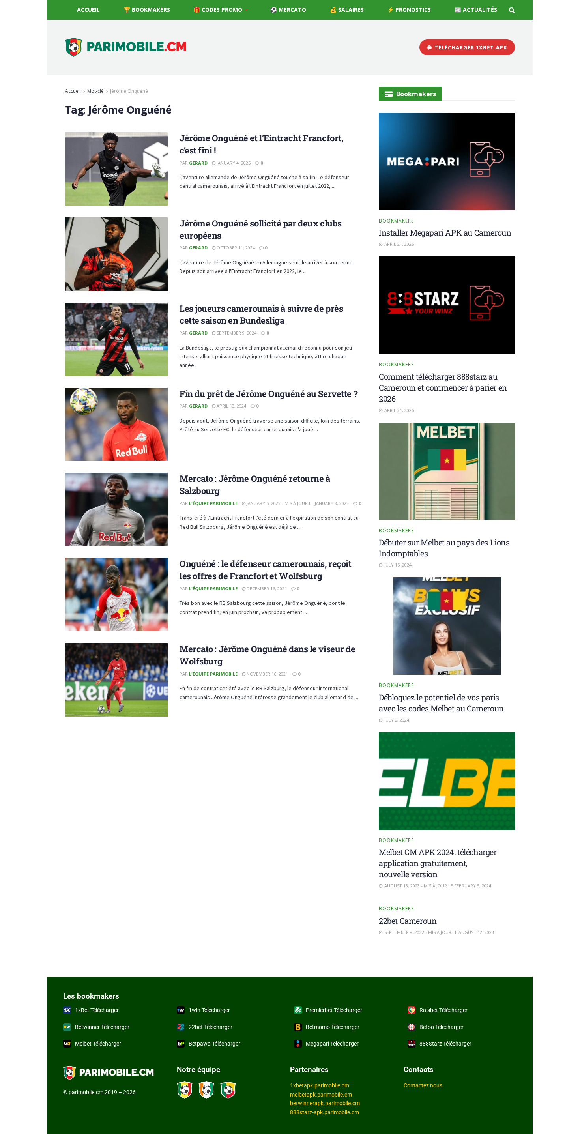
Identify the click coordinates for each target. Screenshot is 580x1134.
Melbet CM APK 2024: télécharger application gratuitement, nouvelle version (438, 863)
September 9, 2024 (235, 333)
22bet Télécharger (210, 1027)
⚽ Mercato (288, 9)
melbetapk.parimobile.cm (321, 1094)
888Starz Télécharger (445, 1043)
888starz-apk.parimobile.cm (324, 1112)
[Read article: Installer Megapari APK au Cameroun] (447, 161)
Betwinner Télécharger (102, 1027)
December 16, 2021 (266, 588)
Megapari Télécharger (332, 1043)
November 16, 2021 (266, 674)
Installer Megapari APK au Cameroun (445, 232)
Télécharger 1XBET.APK (470, 47)
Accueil (88, 9)
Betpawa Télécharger (214, 1043)
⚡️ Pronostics (409, 9)
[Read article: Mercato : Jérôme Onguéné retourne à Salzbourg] (116, 509)
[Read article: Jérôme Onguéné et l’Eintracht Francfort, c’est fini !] (116, 169)
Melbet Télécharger (98, 1043)
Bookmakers (396, 221)
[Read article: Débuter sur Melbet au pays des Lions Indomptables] (447, 471)
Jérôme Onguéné (129, 91)
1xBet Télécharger (97, 1010)
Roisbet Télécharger (443, 1010)
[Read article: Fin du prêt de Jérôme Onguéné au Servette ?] (116, 424)
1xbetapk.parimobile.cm (319, 1085)
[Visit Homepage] (125, 47)
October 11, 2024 (235, 248)
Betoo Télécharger (441, 1027)
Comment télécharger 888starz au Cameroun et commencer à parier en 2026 (443, 387)
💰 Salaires (347, 9)
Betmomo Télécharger (332, 1027)
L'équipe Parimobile (213, 503)
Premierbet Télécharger (334, 1010)
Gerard (198, 163)
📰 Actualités (476, 9)
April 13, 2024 (230, 406)
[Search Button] (512, 10)
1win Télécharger (209, 1010)
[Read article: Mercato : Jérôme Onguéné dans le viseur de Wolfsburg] (116, 680)
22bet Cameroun (407, 920)
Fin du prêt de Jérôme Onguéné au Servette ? (268, 393)
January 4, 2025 (233, 163)
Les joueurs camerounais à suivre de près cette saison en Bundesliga (261, 314)
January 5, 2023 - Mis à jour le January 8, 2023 (297, 503)
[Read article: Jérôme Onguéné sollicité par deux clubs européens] (116, 254)
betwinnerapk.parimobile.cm (325, 1103)
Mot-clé (95, 91)
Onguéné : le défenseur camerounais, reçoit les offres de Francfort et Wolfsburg (266, 570)
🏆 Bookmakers (146, 9)
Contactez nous (423, 1085)
